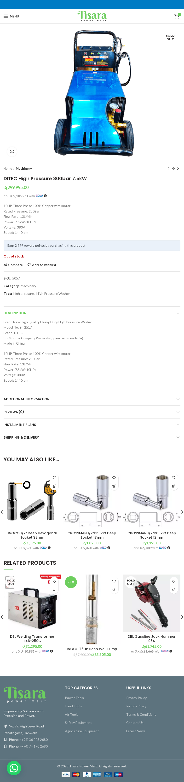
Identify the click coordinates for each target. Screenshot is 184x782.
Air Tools (71, 714)
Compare (15, 265)
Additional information (27, 399)
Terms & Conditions (141, 714)
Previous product (168, 168)
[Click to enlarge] (12, 151)
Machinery (24, 168)
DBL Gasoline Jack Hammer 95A (152, 638)
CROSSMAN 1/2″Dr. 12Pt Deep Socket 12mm (151, 535)
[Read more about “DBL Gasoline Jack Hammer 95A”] (174, 589)
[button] (54, 486)
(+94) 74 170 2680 (34, 746)
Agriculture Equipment (82, 731)
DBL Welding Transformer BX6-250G (32, 638)
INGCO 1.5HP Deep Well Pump (92, 649)
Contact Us (135, 723)
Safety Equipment (78, 723)
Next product (178, 168)
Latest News (135, 731)
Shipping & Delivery (21, 437)
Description (15, 313)
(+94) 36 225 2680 (34, 739)
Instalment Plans (20, 424)
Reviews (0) (14, 411)
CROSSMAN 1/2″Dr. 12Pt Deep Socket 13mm (92, 535)
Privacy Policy (136, 698)
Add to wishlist (44, 265)
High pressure (23, 294)
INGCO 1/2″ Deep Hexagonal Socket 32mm (32, 535)
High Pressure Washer (53, 294)
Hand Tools (73, 706)
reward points (34, 245)
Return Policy (136, 706)
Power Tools (74, 698)
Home (8, 168)
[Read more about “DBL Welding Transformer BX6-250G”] (54, 589)
